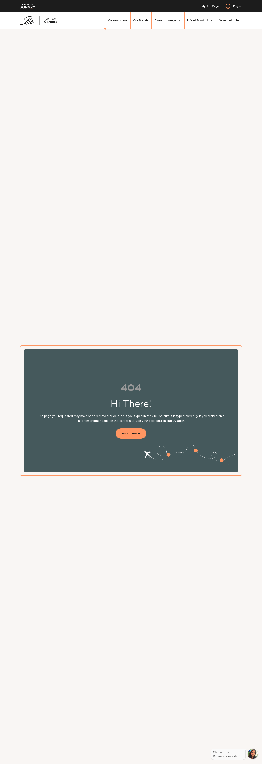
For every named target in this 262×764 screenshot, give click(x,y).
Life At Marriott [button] (197, 20)
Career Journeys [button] (165, 20)
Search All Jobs (229, 20)
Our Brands (140, 20)
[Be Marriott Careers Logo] (40, 20)
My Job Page (210, 6)
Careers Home (117, 20)
